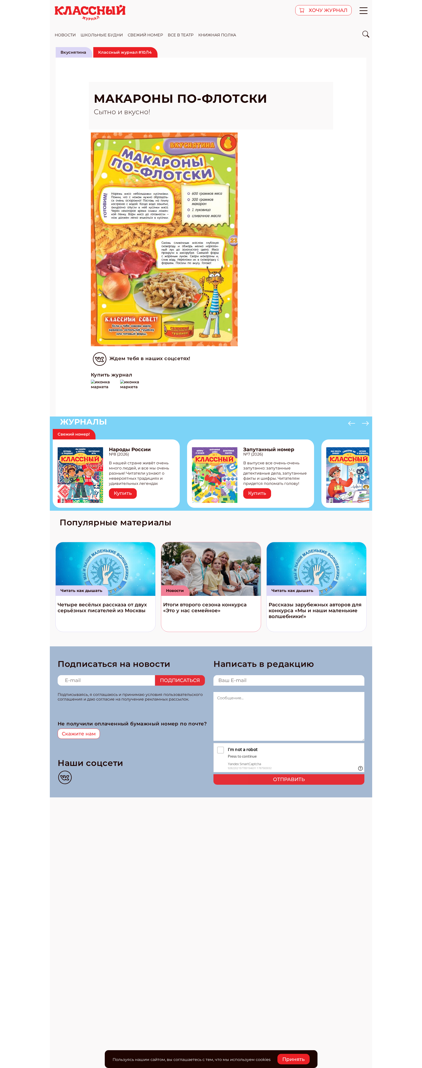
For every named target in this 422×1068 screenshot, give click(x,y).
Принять (293, 1059)
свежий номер (145, 35)
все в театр (180, 35)
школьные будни (102, 35)
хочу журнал (327, 10)
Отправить (289, 779)
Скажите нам (79, 734)
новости (65, 35)
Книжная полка (217, 35)
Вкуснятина (73, 52)
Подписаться (180, 680)
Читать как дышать (81, 590)
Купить (123, 493)
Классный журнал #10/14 (125, 52)
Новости (175, 590)
